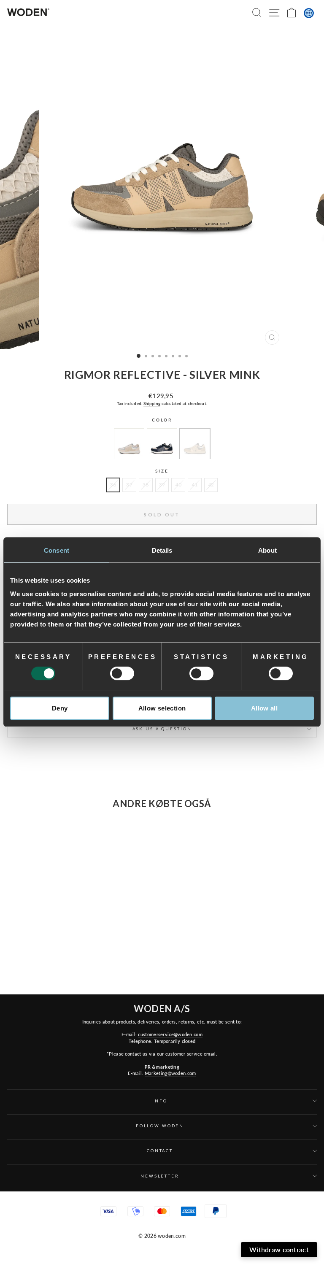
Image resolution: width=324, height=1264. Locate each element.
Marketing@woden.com (170, 1073)
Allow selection (162, 708)
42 (211, 484)
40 (178, 484)
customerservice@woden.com (170, 1034)
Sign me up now (214, 1219)
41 (195, 484)
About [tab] (267, 550)
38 (146, 484)
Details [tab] (162, 550)
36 (113, 484)
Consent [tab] (56, 550)
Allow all (264, 708)
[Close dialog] (312, 1109)
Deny (60, 708)
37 (129, 484)
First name (135, 1161)
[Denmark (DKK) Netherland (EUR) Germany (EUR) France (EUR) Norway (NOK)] (309, 13)
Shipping (151, 403)
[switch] (122, 673)
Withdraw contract (279, 1249)
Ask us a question (162, 729)
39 (162, 484)
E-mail (226, 1161)
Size (161, 471)
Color (162, 420)
